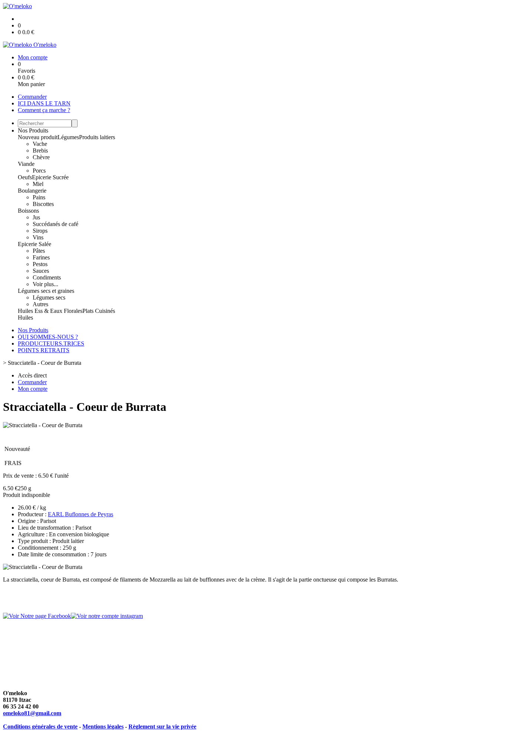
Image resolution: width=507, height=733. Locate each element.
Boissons (28, 210)
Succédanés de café (55, 224)
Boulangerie (32, 190)
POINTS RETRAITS (43, 350)
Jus (36, 217)
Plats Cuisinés (98, 311)
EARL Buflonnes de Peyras (80, 514)
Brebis (40, 150)
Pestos (40, 264)
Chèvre (41, 157)
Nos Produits (33, 130)
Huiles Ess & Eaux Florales (50, 311)
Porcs (39, 170)
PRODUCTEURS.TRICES (51, 343)
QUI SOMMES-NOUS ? (48, 337)
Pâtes (39, 251)
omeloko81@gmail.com (32, 713)
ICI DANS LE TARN (44, 103)
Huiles (25, 317)
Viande (26, 164)
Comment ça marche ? (44, 110)
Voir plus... (45, 284)
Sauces (41, 271)
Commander (32, 97)
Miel (38, 184)
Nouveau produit (38, 137)
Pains (39, 197)
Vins (38, 237)
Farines (41, 257)
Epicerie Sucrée (50, 177)
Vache (40, 144)
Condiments (47, 277)
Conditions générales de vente (40, 726)
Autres (40, 304)
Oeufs (25, 177)
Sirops (40, 231)
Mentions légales (103, 726)
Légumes (68, 137)
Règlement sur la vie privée (162, 726)
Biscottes (43, 204)
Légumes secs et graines (46, 291)
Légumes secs (49, 297)
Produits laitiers (97, 137)
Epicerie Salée (34, 244)
